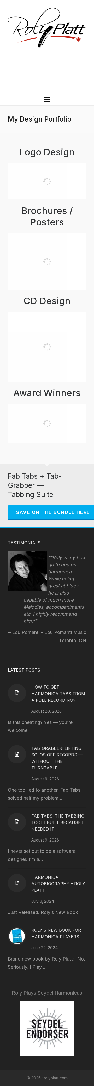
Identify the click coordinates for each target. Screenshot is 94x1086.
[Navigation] (47, 99)
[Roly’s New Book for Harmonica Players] (17, 936)
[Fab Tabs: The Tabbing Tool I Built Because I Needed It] (17, 822)
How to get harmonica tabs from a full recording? (58, 693)
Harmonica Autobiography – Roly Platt (58, 883)
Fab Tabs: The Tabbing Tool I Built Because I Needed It (57, 822)
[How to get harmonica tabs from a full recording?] (17, 693)
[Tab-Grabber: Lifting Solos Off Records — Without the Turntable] (17, 754)
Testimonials (24, 542)
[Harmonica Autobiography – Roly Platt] (17, 883)
